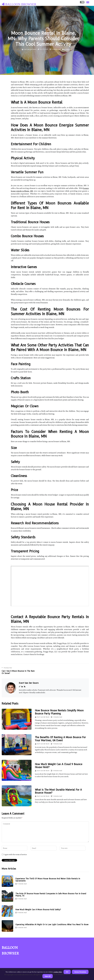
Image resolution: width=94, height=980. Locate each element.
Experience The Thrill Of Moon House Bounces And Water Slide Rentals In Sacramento (47, 880)
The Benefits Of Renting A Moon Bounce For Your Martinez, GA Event (60, 739)
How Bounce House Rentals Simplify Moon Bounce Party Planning (59, 712)
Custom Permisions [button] (80, 972)
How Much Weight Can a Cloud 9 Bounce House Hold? (58, 766)
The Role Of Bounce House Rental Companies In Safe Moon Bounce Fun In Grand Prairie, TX (50, 894)
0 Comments (68, 49)
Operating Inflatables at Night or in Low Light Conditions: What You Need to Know (51, 924)
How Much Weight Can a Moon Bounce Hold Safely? (38, 909)
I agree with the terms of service (15, 854)
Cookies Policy (57, 972)
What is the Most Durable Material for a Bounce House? (58, 791)
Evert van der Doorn (30, 49)
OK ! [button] (67, 972)
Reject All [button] (47, 976)
